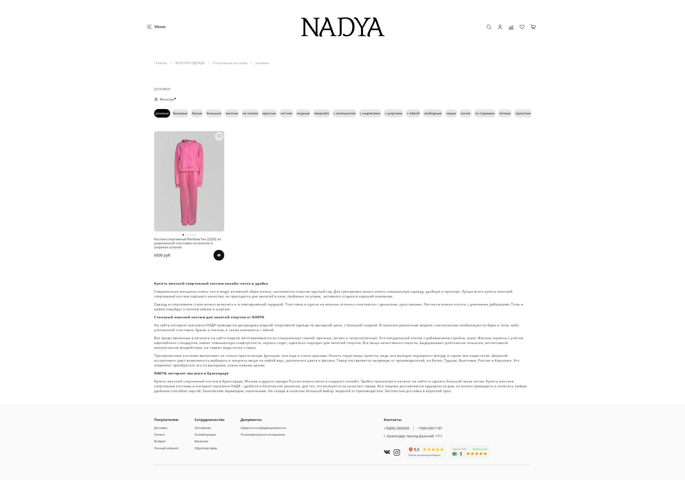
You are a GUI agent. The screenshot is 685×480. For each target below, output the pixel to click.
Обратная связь (206, 448)
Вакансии (201, 441)
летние (286, 113)
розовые (162, 113)
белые (197, 113)
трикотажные (526, 113)
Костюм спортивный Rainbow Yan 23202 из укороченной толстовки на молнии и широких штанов (187, 243)
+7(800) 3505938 (396, 428)
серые (451, 113)
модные (303, 113)
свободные (433, 113)
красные (269, 113)
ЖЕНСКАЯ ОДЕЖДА (190, 63)
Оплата (159, 434)
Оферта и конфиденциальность (263, 428)
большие (214, 113)
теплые (505, 113)
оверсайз (321, 113)
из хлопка (250, 113)
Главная (160, 63)
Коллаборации (205, 434)
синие (465, 113)
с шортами (393, 113)
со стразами (484, 113)
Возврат (160, 441)
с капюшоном (344, 113)
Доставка (160, 428)
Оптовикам (203, 428)
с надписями (370, 113)
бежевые (180, 113)
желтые (232, 113)
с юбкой (413, 113)
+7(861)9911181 (430, 428)
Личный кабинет (166, 448)
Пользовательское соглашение (263, 434)
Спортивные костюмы (230, 63)
